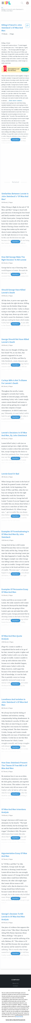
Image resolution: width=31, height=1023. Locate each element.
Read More (15, 241)
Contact (15, 986)
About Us (15, 983)
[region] (15, 1005)
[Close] (29, 990)
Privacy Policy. (19, 1016)
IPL (2, 7)
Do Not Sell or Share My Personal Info (15, 1020)
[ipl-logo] (8, 4)
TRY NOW (25, 69)
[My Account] (28, 3)
